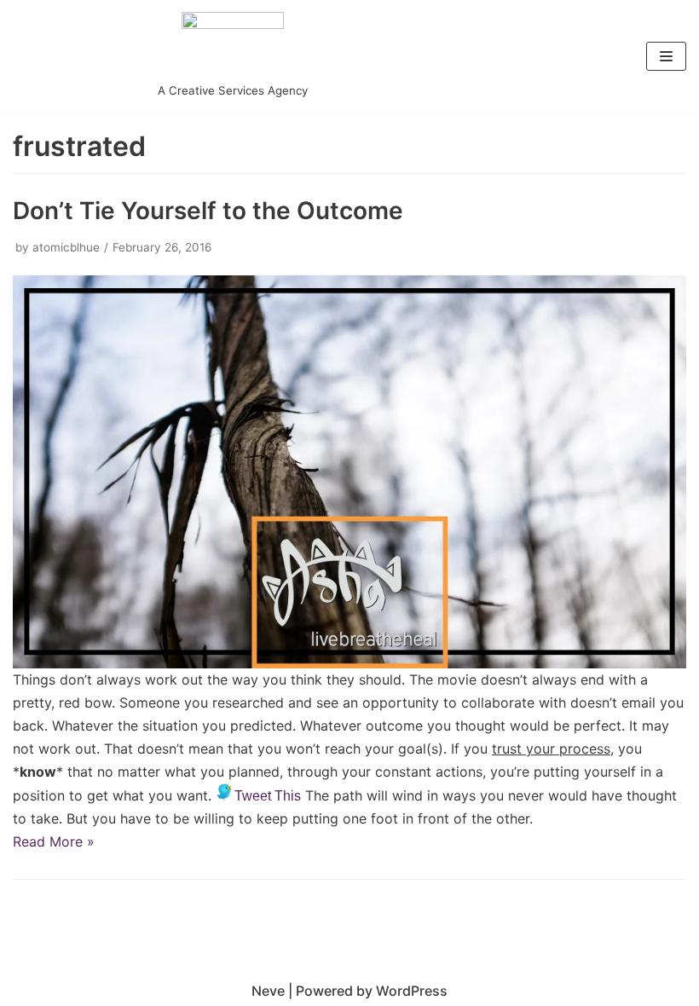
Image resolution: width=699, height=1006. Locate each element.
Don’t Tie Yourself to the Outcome (208, 210)
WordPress (412, 990)
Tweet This (267, 796)
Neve (268, 990)
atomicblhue (66, 247)
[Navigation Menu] (666, 56)
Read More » (54, 841)
